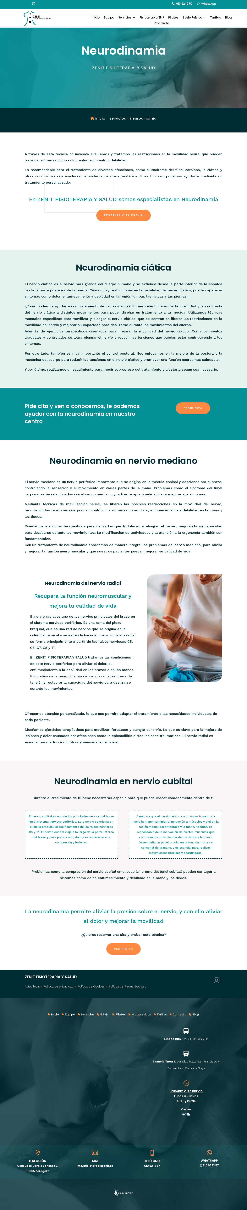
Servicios (125, 17)
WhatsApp (208, 4)
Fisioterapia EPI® (152, 17)
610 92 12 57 (184, 4)
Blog (228, 17)
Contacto (161, 23)
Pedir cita (193, 408)
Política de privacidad (58, 986)
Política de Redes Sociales (127, 986)
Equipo (109, 17)
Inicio (96, 17)
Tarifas (215, 17)
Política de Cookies (90, 986)
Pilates (173, 17)
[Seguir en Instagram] (33, 3)
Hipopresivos (141, 1014)
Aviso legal (32, 986)
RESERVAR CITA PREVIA (123, 215)
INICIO (100, 118)
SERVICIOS (118, 118)
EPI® (104, 1014)
